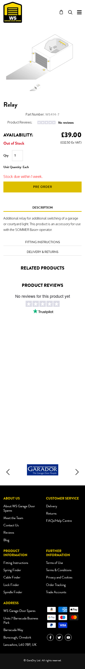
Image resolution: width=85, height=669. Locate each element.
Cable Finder (11, 577)
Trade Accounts (56, 592)
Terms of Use (54, 562)
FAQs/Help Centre (59, 520)
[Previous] (7, 472)
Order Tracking (56, 584)
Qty (5, 156)
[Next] (77, 472)
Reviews (8, 532)
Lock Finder (11, 584)
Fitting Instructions (15, 562)
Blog (6, 540)
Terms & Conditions (58, 570)
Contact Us (11, 525)
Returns (51, 513)
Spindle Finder (12, 592)
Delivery (51, 506)
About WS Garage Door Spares (19, 508)
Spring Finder (12, 570)
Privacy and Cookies (59, 577)
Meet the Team (13, 517)
